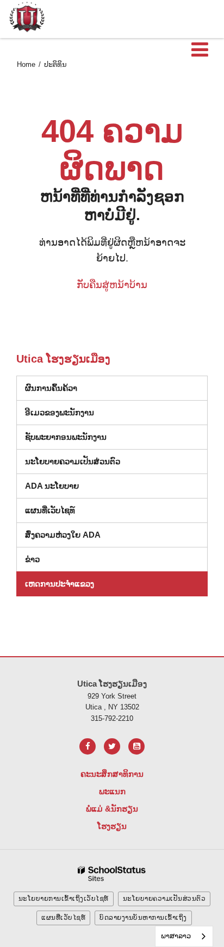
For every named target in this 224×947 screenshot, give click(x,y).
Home (26, 64)
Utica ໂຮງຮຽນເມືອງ (63, 359)
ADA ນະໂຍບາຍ (52, 485)
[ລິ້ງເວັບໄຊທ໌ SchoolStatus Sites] (112, 874)
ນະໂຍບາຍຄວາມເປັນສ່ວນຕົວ (72, 461)
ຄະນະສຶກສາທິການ (112, 773)
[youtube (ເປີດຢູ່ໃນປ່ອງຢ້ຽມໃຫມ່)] (136, 746)
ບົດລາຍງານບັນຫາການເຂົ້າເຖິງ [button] (143, 917)
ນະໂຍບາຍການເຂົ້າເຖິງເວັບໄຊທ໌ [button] (63, 898)
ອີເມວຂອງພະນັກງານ (59, 412)
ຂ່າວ (32, 559)
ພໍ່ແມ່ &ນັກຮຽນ (112, 808)
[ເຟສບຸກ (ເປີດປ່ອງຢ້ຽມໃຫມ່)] (87, 746)
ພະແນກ (112, 791)
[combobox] (184, 936)
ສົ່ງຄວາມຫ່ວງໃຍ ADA (63, 534)
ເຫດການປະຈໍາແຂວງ (59, 583)
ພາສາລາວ (176, 936)
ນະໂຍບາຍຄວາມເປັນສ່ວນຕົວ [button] (164, 898)
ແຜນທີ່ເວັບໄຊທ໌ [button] (63, 917)
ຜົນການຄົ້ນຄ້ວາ (51, 387)
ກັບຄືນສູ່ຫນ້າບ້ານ (112, 284)
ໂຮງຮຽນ (112, 826)
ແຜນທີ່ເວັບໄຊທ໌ (50, 510)
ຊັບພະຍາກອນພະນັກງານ (66, 436)
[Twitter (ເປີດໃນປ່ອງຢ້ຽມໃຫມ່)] (112, 746)
